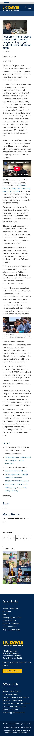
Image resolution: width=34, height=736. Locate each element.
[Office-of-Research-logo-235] (14, 7)
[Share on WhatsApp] (10, 538)
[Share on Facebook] (4, 538)
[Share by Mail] (29, 538)
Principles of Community (10, 727)
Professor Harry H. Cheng (16, 470)
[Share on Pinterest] (13, 538)
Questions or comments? (10, 724)
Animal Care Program (12, 691)
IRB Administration (10, 694)
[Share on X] (7, 538)
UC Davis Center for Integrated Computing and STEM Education (16, 188)
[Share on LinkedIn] (17, 538)
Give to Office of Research (12, 671)
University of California (24, 727)
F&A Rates (7, 611)
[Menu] (29, 7)
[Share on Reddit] (26, 538)
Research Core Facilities (13, 700)
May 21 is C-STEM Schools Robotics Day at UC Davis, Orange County (16, 487)
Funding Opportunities (12, 617)
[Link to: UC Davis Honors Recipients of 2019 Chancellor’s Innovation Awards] (24, 563)
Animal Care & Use (10, 608)
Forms (5, 614)
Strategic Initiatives (10, 709)
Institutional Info (9, 620)
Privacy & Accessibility (24, 724)
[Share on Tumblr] (20, 538)
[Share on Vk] (23, 538)
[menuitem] (6, 2)
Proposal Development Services (16, 697)
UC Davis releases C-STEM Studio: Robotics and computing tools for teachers (17, 477)
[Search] (25, 7)
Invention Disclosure (11, 623)
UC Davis (7, 2)
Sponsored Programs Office (14, 706)
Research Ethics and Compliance (16, 703)
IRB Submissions (9, 626)
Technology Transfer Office (14, 712)
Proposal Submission (11, 629)
